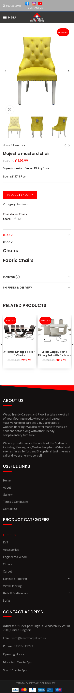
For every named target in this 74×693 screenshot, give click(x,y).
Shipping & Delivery (17, 288)
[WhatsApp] (19, 219)
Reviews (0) (11, 277)
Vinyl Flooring (12, 586)
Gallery (8, 494)
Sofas (6, 600)
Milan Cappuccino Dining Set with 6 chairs (54, 353)
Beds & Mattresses (15, 593)
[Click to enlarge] (10, 110)
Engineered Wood (15, 557)
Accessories (11, 549)
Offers (7, 564)
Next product (69, 145)
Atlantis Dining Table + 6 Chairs (19, 353)
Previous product (65, 145)
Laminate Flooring (15, 578)
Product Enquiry (20, 194)
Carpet (7, 571)
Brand (8, 235)
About (7, 487)
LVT (5, 542)
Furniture (19, 145)
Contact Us (10, 508)
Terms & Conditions (15, 501)
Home (6, 145)
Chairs (7, 214)
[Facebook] (15, 219)
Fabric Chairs (19, 214)
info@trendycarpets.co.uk (29, 638)
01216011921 (13, 5)
